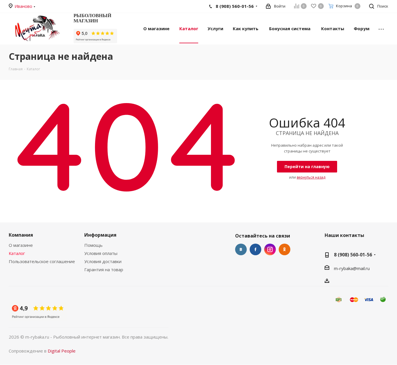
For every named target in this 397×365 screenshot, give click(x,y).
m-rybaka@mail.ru (352, 268)
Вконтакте (241, 249)
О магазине (21, 245)
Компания (21, 235)
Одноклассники (284, 249)
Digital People (62, 351)
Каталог (17, 253)
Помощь (93, 245)
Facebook (255, 249)
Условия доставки (102, 261)
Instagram (270, 249)
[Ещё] (381, 28)
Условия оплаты (100, 253)
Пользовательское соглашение (42, 261)
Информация (100, 235)
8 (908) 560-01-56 (353, 254)
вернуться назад (311, 177)
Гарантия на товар (103, 269)
